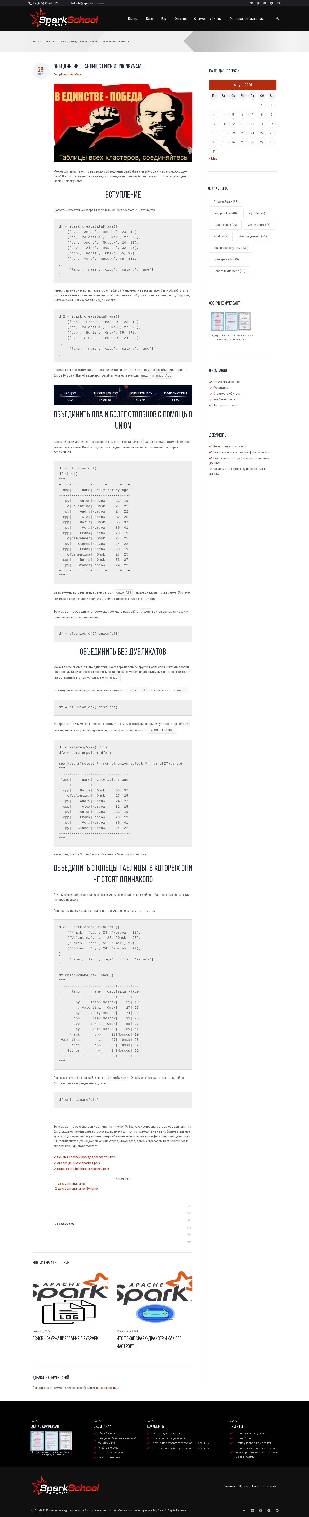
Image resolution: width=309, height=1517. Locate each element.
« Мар (213, 158)
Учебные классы (224, 399)
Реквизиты (220, 387)
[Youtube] (264, 3)
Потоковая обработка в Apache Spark (83, 1168)
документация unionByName (78, 1188)
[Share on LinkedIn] (189, 1227)
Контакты (269, 1486)
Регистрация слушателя (230, 446)
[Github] (278, 3)
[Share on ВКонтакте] (189, 1213)
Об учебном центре (226, 381)
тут (160, 724)
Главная (48, 41)
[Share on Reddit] (189, 1241)
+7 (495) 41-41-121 (45, 3)
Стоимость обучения (227, 393)
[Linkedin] (258, 3)
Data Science (225, 224)
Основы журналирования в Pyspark (66, 1339)
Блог (255, 1486)
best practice (66, 1223)
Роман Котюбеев (71, 74)
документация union (72, 1183)
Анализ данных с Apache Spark (78, 1163)
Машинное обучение (231, 248)
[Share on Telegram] (189, 1206)
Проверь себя (226, 259)
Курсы (243, 1486)
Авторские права (225, 405)
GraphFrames (259, 224)
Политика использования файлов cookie (241, 452)
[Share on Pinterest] (189, 1234)
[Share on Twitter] (189, 1220)
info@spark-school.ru (90, 3)
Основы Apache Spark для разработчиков (86, 1157)
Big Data (256, 213)
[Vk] (251, 3)
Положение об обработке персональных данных (239, 460)
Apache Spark (226, 201)
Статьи (61, 41)
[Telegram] (271, 3)
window (221, 236)
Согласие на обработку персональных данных (237, 471)
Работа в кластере (229, 271)
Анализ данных (253, 236)
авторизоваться (107, 1387)
